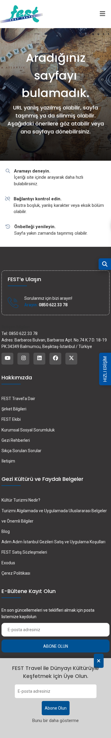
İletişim (8, 461)
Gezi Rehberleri (15, 440)
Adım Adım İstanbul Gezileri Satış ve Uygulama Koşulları (53, 541)
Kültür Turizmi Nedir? (20, 500)
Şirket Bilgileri (13, 409)
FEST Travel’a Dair (18, 398)
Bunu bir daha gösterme (55, 720)
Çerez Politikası (15, 573)
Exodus (8, 562)
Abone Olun (56, 708)
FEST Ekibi (11, 419)
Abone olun (55, 646)
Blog (5, 531)
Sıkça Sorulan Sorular (21, 450)
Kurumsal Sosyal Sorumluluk (28, 430)
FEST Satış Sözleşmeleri (24, 552)
